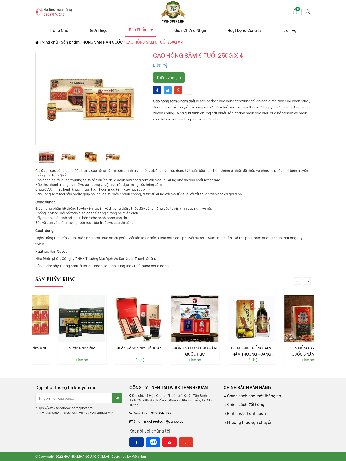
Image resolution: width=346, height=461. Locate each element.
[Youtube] (169, 442)
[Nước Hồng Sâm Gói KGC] (116, 318)
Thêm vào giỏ (169, 77)
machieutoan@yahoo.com (165, 421)
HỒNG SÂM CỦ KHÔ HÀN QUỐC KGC (173, 351)
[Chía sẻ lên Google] (178, 90)
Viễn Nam (139, 456)
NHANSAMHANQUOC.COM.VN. (87, 456)
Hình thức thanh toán (246, 413)
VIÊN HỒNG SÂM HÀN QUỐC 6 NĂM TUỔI (286, 351)
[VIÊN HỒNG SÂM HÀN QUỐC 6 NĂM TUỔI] (286, 318)
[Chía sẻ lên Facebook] (157, 90)
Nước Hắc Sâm (60, 347)
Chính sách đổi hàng (245, 404)
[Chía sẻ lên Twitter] (168, 90)
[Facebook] (136, 442)
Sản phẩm (70, 41)
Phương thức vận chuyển (249, 422)
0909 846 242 (54, 14)
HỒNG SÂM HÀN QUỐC (103, 41)
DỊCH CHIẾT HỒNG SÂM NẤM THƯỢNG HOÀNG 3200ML (229, 351)
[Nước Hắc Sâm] (60, 318)
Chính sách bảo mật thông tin (253, 395)
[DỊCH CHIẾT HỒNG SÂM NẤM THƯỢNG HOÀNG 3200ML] (229, 318)
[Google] (186, 442)
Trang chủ (48, 41)
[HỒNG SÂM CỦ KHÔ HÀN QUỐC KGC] (173, 318)
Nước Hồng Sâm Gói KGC (116, 347)
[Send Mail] (117, 398)
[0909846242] (153, 442)
